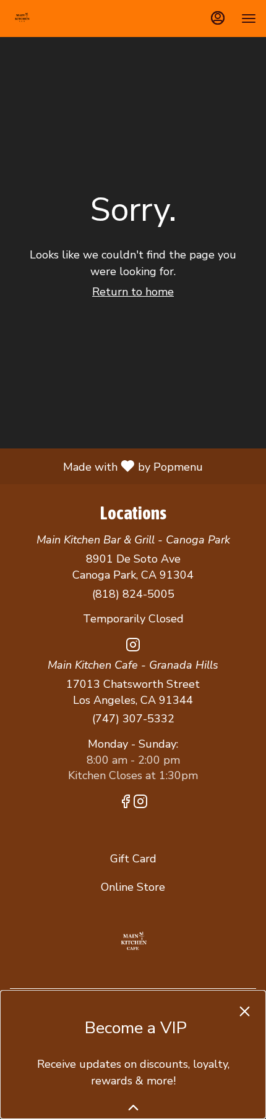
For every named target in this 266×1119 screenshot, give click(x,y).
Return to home (133, 291)
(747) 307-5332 (133, 718)
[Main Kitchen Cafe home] (65, 18)
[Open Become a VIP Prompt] (133, 1107)
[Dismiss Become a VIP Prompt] (244, 1011)
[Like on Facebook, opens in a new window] (125, 804)
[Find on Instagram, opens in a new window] (133, 647)
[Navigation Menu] (248, 18)
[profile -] (217, 17)
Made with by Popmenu (106, 465)
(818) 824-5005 (133, 594)
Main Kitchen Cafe (133, 942)
